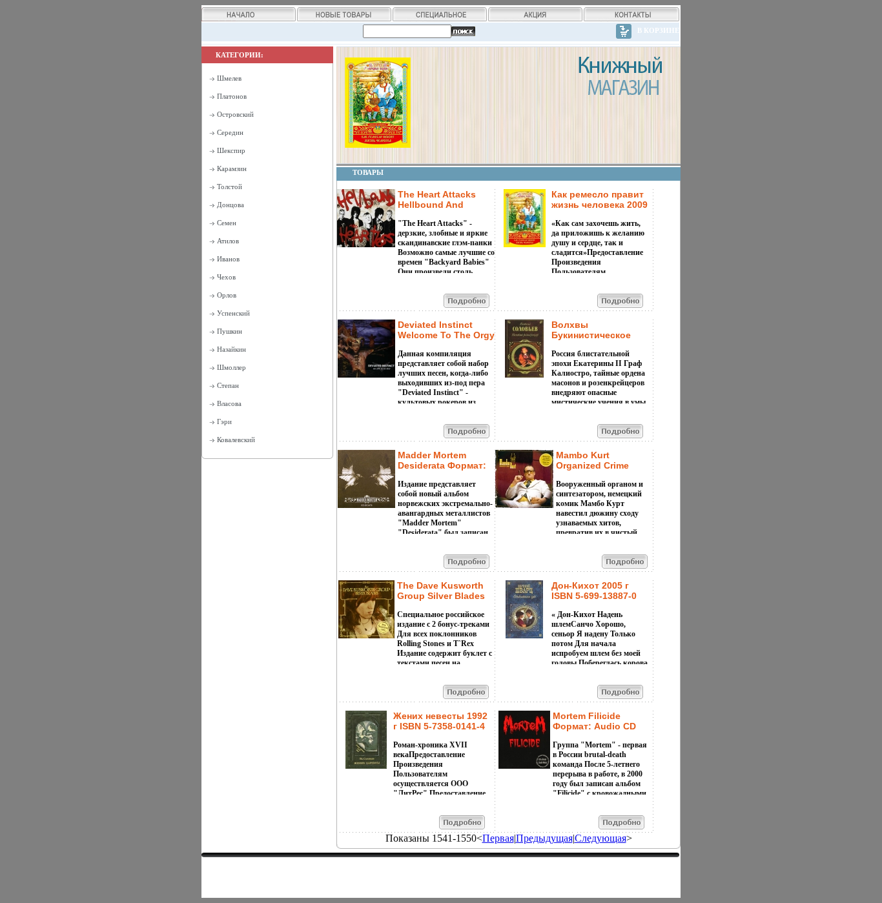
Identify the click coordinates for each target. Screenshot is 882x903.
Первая (498, 838)
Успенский (233, 313)
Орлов (226, 295)
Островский (235, 114)
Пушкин (229, 331)
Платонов (232, 96)
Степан (228, 385)
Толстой (229, 186)
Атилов (228, 241)
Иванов (228, 259)
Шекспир (231, 150)
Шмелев (229, 78)
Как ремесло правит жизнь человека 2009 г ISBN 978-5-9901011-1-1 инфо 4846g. (599, 209)
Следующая (600, 838)
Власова (229, 403)
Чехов (226, 277)
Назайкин (231, 349)
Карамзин (232, 168)
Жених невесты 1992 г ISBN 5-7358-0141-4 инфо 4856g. (440, 726)
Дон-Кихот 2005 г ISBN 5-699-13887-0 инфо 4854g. (594, 595)
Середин (230, 132)
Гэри (224, 421)
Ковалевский (236, 439)
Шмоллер (231, 367)
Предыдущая (544, 838)
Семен (226, 223)
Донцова (230, 204)
